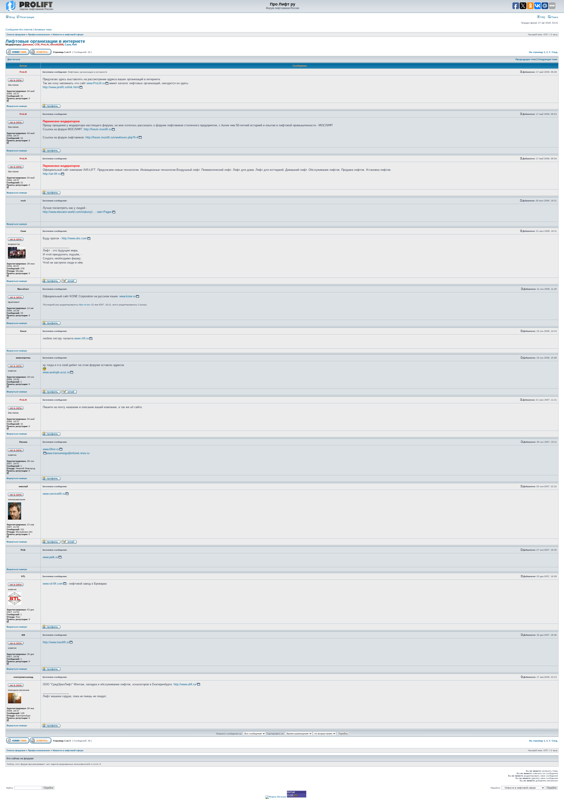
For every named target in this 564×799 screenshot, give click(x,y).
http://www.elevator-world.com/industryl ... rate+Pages (77, 212)
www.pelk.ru (50, 557)
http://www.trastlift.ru (56, 642)
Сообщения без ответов (19, 29)
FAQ (542, 17)
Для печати (13, 59)
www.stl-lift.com (53, 583)
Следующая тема (547, 59)
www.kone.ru (127, 296)
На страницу (536, 52)
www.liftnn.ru (51, 449)
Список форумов (16, 34)
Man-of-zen (85, 304)
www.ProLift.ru (96, 83)
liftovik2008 (56, 44)
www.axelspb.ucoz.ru (56, 372)
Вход (12, 17)
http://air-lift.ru (52, 173)
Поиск (554, 17)
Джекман (27, 44)
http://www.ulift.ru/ (185, 684)
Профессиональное (39, 34)
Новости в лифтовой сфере (68, 34)
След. (555, 52)
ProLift (45, 44)
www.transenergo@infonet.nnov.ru (67, 453)
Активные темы (43, 29)
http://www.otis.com (74, 238)
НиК (74, 44)
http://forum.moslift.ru (97, 129)
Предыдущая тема (526, 59)
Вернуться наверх (17, 106)
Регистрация (26, 17)
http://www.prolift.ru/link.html (61, 87)
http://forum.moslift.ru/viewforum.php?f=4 (111, 137)
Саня (68, 44)
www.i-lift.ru (81, 338)
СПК (37, 44)
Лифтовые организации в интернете (45, 41)
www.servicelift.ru (54, 493)
